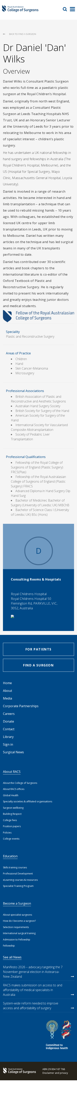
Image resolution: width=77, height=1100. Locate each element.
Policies (7, 832)
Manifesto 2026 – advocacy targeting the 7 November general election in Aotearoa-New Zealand (33, 972)
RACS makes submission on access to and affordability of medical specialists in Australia (32, 990)
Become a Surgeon (17, 903)
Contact (8, 729)
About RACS (12, 771)
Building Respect (12, 814)
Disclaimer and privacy (55, 1073)
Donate (8, 721)
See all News (12, 957)
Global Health (10, 795)
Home (7, 683)
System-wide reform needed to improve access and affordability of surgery (30, 1005)
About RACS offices (13, 789)
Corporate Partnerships (20, 706)
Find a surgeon (38, 665)
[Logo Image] (20, 10)
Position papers (12, 826)
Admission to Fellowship (16, 939)
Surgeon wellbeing (13, 807)
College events (11, 838)
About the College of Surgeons (20, 783)
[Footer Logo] (19, 1071)
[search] (66, 9)
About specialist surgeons (17, 914)
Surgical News (13, 752)
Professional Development (18, 873)
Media (7, 698)
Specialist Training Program (18, 886)
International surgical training (19, 933)
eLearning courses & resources (20, 880)
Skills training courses (15, 867)
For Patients (38, 649)
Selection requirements (16, 927)
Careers (9, 714)
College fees (10, 820)
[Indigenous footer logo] (59, 1035)
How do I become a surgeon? (19, 921)
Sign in (8, 744)
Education (10, 856)
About (7, 690)
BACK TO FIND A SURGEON (22, 34)
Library (8, 737)
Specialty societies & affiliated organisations (27, 801)
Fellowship (9, 945)
